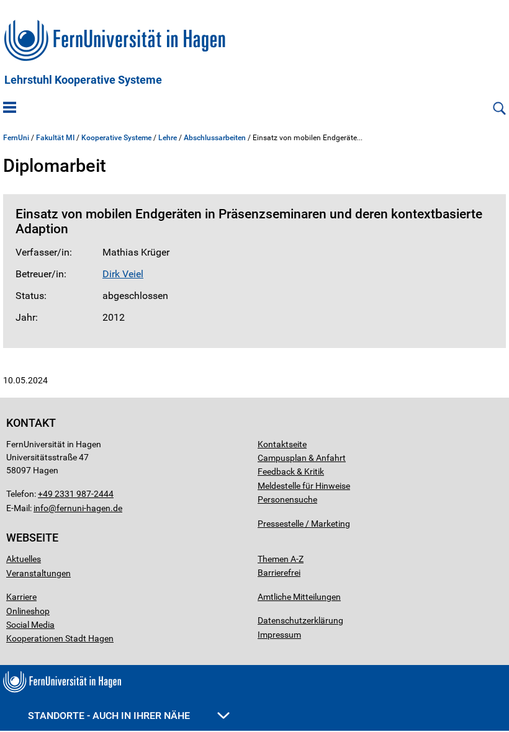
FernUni (16, 137)
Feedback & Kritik (291, 471)
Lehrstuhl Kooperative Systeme (83, 80)
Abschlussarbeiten (215, 137)
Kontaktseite (282, 444)
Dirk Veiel (122, 274)
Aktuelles (23, 559)
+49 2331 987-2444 (76, 494)
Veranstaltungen (38, 573)
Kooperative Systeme (116, 137)
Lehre (167, 137)
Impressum (279, 635)
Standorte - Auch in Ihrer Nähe (110, 715)
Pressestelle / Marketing (304, 524)
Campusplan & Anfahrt (302, 458)
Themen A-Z (281, 559)
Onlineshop (28, 611)
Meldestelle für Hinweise (304, 486)
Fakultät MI (55, 137)
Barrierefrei (279, 573)
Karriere (21, 597)
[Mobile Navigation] (9, 108)
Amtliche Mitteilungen (299, 597)
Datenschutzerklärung (300, 620)
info (41, 508)
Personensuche (287, 499)
